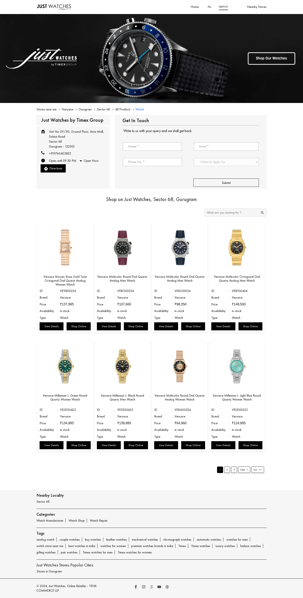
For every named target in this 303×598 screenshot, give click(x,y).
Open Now (91, 160)
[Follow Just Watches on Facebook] (136, 587)
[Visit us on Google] (151, 587)
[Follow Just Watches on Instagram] (144, 587)
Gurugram (85, 109)
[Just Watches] (54, 7)
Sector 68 (103, 109)
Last (255, 469)
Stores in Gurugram (49, 571)
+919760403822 (60, 153)
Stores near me (46, 109)
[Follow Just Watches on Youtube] (159, 587)
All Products (122, 109)
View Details (52, 326)
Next (242, 469)
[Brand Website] (167, 587)
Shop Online (78, 326)
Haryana (67, 109)
